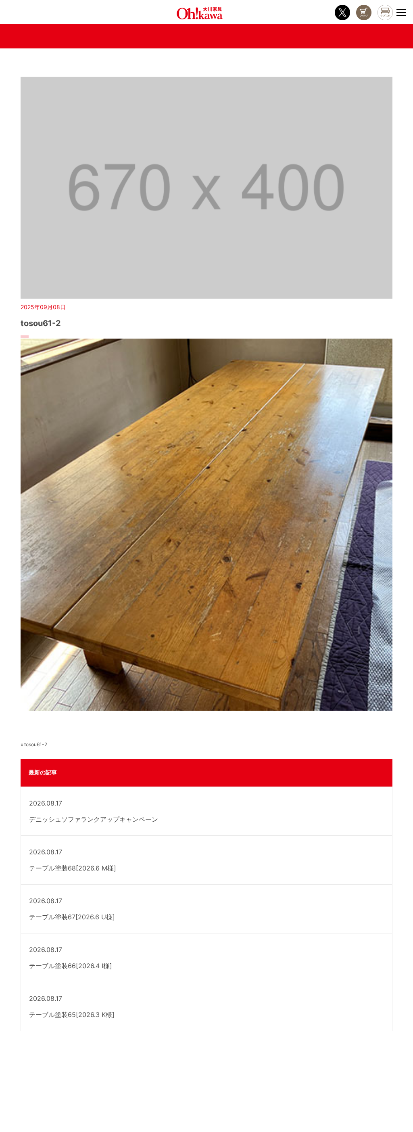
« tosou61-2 (34, 744)
